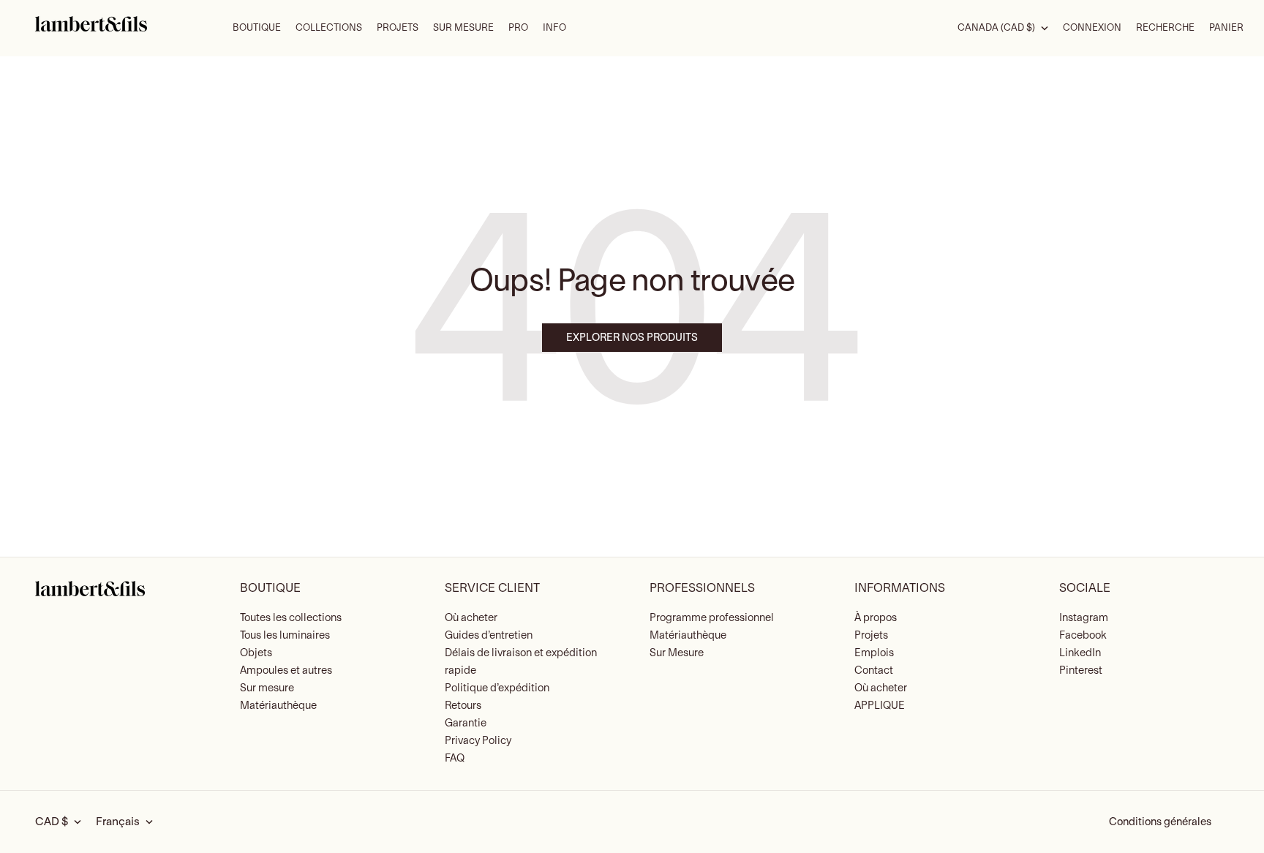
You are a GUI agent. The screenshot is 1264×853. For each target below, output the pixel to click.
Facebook (1083, 635)
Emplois (874, 653)
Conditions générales (1160, 822)
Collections (329, 28)
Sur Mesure (463, 28)
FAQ (454, 758)
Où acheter (471, 618)
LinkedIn (1080, 653)
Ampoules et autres (286, 670)
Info (554, 28)
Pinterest (1080, 670)
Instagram (1083, 618)
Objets (256, 653)
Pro (518, 28)
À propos (875, 618)
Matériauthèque (278, 705)
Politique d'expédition (497, 688)
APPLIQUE (879, 705)
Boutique (257, 28)
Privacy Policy (478, 740)
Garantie (465, 723)
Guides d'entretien (489, 635)
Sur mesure (267, 688)
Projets (397, 28)
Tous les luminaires (285, 635)
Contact (873, 670)
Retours (463, 705)
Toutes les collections (291, 618)
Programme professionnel (712, 618)
